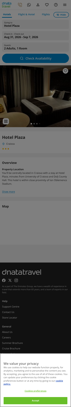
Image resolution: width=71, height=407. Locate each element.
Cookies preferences (35, 390)
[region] (35, 380)
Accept (35, 400)
